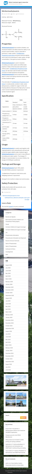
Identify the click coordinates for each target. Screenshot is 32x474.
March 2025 (8, 312)
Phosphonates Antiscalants (12, 235)
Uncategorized (7, 192)
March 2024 (8, 345)
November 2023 (10, 356)
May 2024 (8, 339)
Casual (7, 224)
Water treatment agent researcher (18, 2)
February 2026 (9, 281)
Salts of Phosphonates (11, 243)
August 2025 (9, 298)
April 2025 (8, 309)
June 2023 (8, 369)
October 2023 (9, 358)
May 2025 (8, 306)
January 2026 (9, 284)
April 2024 (8, 342)
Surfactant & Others (10, 249)
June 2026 (8, 270)
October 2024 (9, 325)
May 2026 (8, 273)
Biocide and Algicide (10, 216)
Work (7, 254)
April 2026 (8, 276)
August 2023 (9, 364)
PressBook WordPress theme (19, 472)
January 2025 (9, 317)
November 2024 (10, 323)
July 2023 (8, 367)
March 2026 (8, 279)
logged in (11, 206)
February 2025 (9, 314)
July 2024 (8, 334)
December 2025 (9, 287)
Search (7, 415)
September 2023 (10, 361)
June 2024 (8, 336)
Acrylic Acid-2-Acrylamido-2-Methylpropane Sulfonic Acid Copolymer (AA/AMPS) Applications (15, 430)
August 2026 (9, 265)
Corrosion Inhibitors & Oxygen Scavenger (16, 227)
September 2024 (10, 328)
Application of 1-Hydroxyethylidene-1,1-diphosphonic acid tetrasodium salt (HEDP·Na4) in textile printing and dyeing (16, 446)
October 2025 (9, 292)
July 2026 (8, 267)
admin (13, 13)
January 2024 (9, 350)
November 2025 (10, 290)
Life (6, 232)
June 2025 (8, 303)
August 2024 (9, 331)
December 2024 (9, 320)
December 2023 (9, 353)
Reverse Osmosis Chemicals (12, 240)
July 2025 (8, 301)
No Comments (20, 14)
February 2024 (9, 347)
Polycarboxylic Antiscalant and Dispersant (16, 238)
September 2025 (10, 295)
